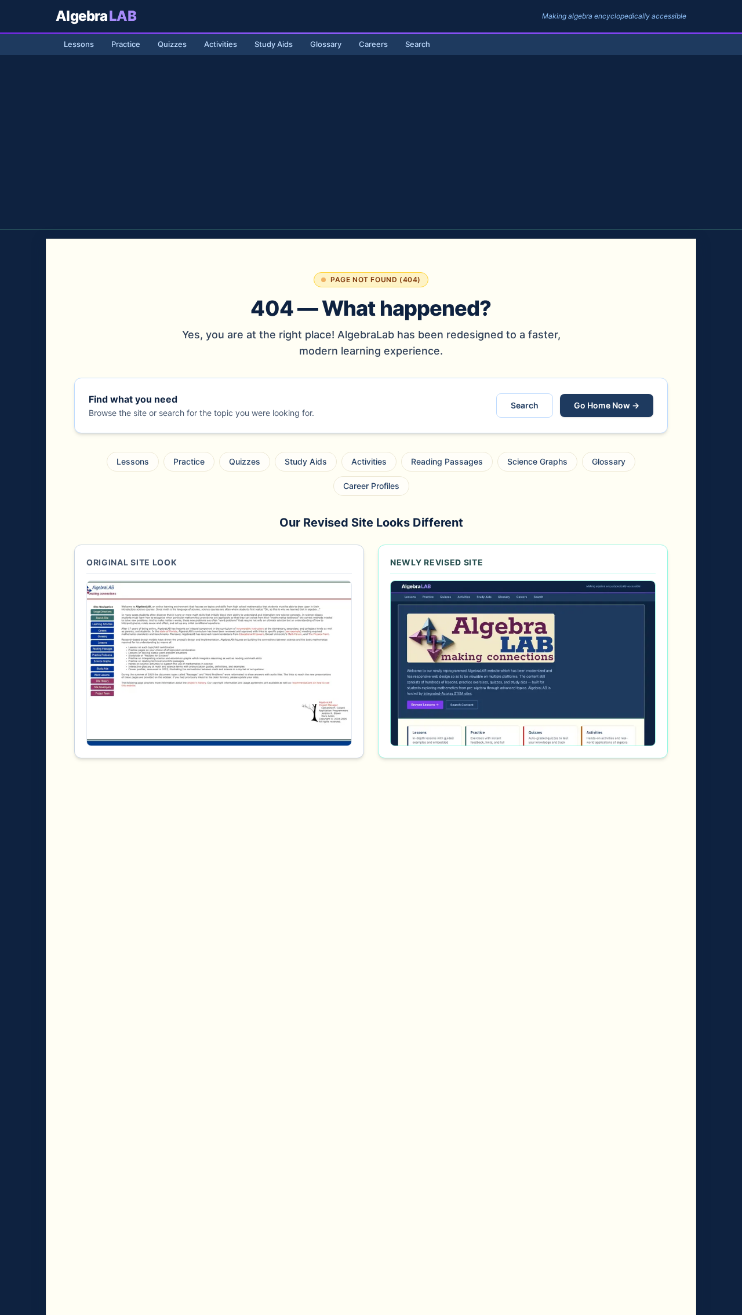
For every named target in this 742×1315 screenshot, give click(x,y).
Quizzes (172, 44)
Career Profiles (371, 486)
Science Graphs (537, 461)
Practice (125, 44)
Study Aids (273, 44)
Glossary (325, 44)
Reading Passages (447, 461)
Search (417, 44)
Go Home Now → (606, 405)
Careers (373, 44)
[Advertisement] (371, 142)
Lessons (79, 44)
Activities (220, 44)
